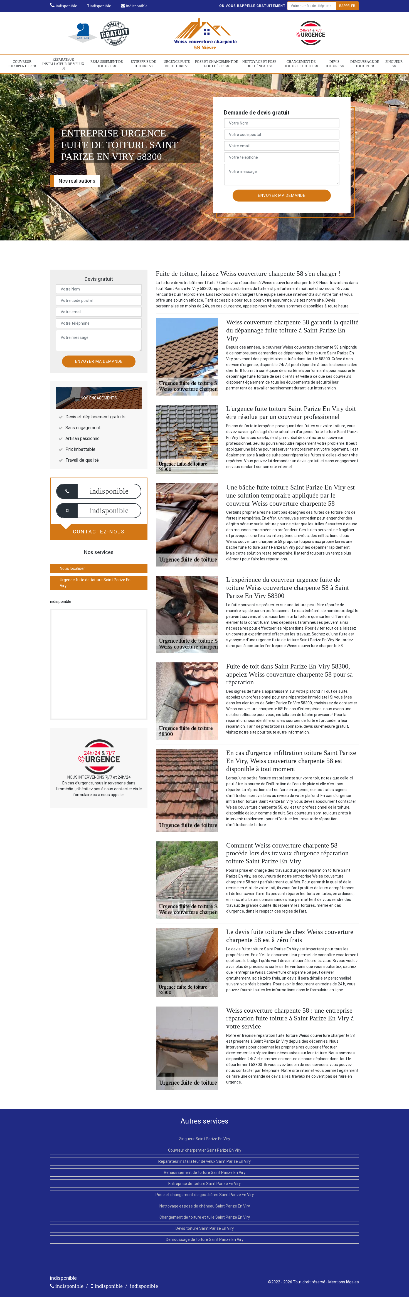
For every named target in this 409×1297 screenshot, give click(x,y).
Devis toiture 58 (334, 64)
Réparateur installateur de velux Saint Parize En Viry (204, 1161)
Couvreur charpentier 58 (22, 64)
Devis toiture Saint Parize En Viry (205, 1228)
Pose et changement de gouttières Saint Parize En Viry (205, 1194)
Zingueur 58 (394, 64)
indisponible (66, 6)
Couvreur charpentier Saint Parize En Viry (204, 1150)
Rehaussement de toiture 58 (106, 64)
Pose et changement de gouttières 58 (216, 64)
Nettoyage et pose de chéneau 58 (259, 64)
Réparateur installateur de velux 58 (63, 64)
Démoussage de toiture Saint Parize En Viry (204, 1239)
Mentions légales (343, 1282)
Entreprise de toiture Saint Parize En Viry (204, 1183)
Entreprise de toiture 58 (143, 64)
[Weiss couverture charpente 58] (204, 33)
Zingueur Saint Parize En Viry (204, 1139)
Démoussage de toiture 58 (364, 64)
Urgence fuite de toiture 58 (177, 64)
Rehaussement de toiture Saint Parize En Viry (204, 1172)
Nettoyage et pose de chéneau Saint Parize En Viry (204, 1206)
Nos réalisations (77, 181)
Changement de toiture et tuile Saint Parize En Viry (204, 1217)
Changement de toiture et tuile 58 (301, 64)
